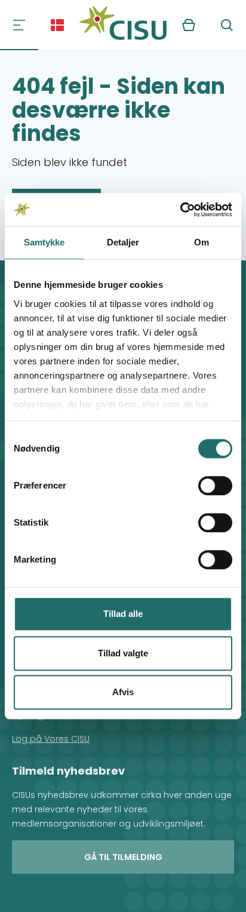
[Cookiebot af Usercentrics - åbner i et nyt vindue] (180, 209)
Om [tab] (201, 242)
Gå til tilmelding (123, 857)
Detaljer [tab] (123, 242)
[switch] (215, 485)
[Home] (123, 25)
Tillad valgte (123, 653)
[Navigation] (19, 25)
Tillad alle (123, 614)
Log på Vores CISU (51, 739)
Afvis (123, 692)
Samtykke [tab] (44, 242)
